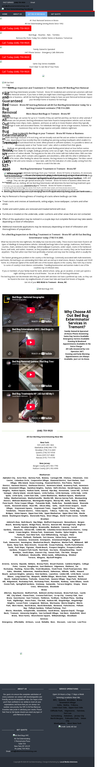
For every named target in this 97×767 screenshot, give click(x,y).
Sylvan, (80, 508)
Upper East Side (76, 707)
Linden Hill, (64, 574)
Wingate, (41, 557)
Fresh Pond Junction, (73, 569)
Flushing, (19, 569)
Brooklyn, (71, 700)
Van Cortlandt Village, (49, 613)
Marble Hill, (49, 498)
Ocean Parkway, (56, 545)
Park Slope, (20, 547)
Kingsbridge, (64, 600)
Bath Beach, (26, 522)
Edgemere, (59, 566)
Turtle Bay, (75, 510)
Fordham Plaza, (68, 598)
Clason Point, (29, 595)
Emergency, (7, 622)
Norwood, (58, 605)
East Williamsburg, (49, 534)
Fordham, (55, 598)
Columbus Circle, (22, 480)
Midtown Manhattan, (21, 500)
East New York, (33, 534)
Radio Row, (57, 503)
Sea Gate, (54, 550)
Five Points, (67, 483)
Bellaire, (32, 564)
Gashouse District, (37, 485)
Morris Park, (61, 576)
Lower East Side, (31, 495)
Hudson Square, (19, 490)
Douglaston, (33, 566)
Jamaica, (30, 574)
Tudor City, (64, 510)
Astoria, (14, 564)
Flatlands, (37, 537)
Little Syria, (17, 495)
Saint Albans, (76, 581)
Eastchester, (19, 598)
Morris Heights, (68, 603)
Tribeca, (53, 510)
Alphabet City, (9, 478)
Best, (53, 622)
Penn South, (8, 503)
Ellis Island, (23, 483)
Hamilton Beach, (41, 571)
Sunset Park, (54, 552)
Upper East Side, (35, 513)
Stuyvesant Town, (42, 508)
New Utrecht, (31, 545)
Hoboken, (68, 716)
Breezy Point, (43, 564)
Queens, (62, 700)
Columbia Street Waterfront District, (64, 529)
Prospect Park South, (28, 550)
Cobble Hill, (41, 529)
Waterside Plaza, (37, 516)
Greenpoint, (45, 540)
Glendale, (18, 571)
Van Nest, (64, 613)
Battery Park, (35, 478)
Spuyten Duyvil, (68, 610)
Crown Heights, (23, 532)
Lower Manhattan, (49, 495)
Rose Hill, (34, 505)
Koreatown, (64, 490)
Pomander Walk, (43, 503)
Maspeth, (35, 576)
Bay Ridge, (38, 522)
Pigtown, (30, 547)
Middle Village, (48, 576)
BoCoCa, (46, 524)
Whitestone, (43, 586)
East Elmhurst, (46, 566)
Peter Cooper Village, (24, 503)
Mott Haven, (17, 605)
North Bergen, (57, 718)
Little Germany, (63, 493)
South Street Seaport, (69, 505)
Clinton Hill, (29, 529)
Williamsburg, (61, 555)
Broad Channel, (57, 564)
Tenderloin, (11, 510)
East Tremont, (33, 598)
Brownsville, (44, 527)
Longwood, (35, 603)
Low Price (82, 622)
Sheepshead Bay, (67, 550)
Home (4, 14)
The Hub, (42, 600)
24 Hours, (30, 622)
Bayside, (23, 564)
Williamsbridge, (59, 615)
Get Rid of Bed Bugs (36, 14)
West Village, (53, 516)
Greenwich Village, (17, 488)
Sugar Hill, (57, 508)
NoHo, (67, 500)
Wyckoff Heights (54, 557)
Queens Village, (58, 579)
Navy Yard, (18, 545)
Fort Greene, (48, 537)
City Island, (16, 595)
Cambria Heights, (73, 564)
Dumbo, (58, 532)
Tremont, (14, 613)
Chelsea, (67, 478)
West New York (74, 723)
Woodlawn (72, 615)
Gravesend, (34, 540)
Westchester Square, (41, 615)
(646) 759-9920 (19, 2)
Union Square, (21, 513)
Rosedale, (55, 581)
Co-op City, (59, 595)
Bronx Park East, (71, 593)
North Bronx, (30, 605)
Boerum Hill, (56, 524)
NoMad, (82, 500)
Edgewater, (70, 710)
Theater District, (25, 510)
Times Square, (41, 510)
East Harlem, (73, 480)
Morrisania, (55, 603)
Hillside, (65, 571)
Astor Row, (22, 478)
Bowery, (45, 478)
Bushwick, (55, 527)
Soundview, (42, 610)
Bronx (79, 700)
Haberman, (28, 571)
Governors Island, (54, 485)
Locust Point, (22, 603)
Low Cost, (71, 622)
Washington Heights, (19, 516)
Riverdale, (17, 610)
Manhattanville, (35, 498)
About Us (17, 14)
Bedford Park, (31, 593)
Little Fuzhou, (48, 493)
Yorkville (83, 516)
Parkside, (33, 579)
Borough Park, (69, 524)
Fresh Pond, (57, 569)
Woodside (54, 586)
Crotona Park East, (44, 595)
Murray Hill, (59, 500)
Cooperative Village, (40, 480)
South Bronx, (54, 610)
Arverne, (6, 564)
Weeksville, (35, 555)
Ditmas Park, (37, 532)
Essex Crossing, (37, 483)
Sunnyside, (51, 584)
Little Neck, (76, 574)
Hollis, (73, 571)
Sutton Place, (69, 508)
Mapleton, (56, 542)
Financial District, (53, 483)
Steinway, (40, 584)
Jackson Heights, (17, 574)
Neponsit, (72, 576)
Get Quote (55, 14)
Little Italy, (76, 493)
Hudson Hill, (52, 600)
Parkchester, (69, 605)
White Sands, (48, 555)
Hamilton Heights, (35, 488)
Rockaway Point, (42, 581)
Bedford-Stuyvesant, (53, 522)
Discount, (61, 622)
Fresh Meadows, (43, 569)
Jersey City (79, 716)
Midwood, (79, 542)
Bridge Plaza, (35, 524)
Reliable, (45, 622)
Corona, (22, 566)
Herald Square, (74, 488)
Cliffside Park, (56, 710)
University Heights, (29, 613)
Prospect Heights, (57, 547)
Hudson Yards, (33, 490)
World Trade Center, (69, 516)
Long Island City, (22, 576)
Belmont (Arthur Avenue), (50, 593)
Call (6, 163)
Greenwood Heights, (61, 540)
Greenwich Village (67, 702)
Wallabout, (24, 555)
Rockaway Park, (26, 581)
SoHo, (55, 505)
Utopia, (77, 584)
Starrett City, (41, 552)
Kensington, (26, 542)
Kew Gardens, (41, 574)
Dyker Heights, (70, 532)
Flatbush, (27, 537)
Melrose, (45, 603)
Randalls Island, (71, 503)
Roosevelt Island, (20, 505)
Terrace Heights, (64, 584)
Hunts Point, (30, 600)
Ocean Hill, (43, 545)
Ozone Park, (44, 579)
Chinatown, (78, 478)
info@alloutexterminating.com (15, 6)
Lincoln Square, (34, 493)
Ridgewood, (12, 581)
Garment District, (19, 485)
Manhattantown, (19, 498)
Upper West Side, (70, 513)
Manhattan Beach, (41, 542)
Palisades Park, (72, 718)
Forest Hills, (29, 569)
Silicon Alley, (45, 505)
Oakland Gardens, (20, 579)
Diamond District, (58, 480)
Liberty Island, (19, 493)
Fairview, (81, 710)
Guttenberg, (56, 716)
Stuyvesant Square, (23, 508)
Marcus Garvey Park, (64, 498)
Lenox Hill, (75, 490)
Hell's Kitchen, (59, 488)
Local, (37, 622)
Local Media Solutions (68, 762)
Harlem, (48, 488)
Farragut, (64, 534)
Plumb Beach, (42, 547)
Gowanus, (22, 540)
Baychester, (18, 593)
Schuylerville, (29, 610)
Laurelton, (53, 574)
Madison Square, (66, 495)
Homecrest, (14, 542)
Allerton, (8, 593)
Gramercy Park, (71, 485)
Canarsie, (65, 527)
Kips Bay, (54, 490)
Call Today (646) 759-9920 (15, 28)
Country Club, (71, 595)
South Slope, (28, 552)
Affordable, (19, 622)
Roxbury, (65, 581)
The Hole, (65, 552)
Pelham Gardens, (36, 608)
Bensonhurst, (70, 522)
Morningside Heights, (42, 500)
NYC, (55, 700)
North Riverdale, (45, 605)
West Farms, (24, 615)
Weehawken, (60, 723)
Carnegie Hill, (56, 478)
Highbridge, (18, 600)
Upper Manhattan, (52, 513)
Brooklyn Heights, (29, 527)
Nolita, (75, 500)
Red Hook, (43, 550)
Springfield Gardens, (25, 584)
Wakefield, (75, 613)
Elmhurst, (70, 566)
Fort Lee (67, 713)
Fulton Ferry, (61, 537)
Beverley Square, (20, 524)
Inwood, (44, 490)
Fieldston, (45, 598)
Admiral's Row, (13, 522)
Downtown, (49, 532)
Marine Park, (67, 542)
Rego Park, (71, 579)
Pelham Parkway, (53, 608)
